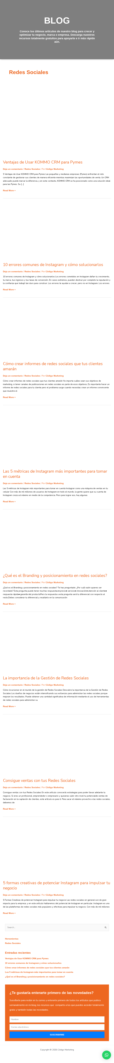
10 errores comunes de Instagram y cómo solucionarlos (53, 264)
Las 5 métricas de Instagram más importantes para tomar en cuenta (55, 473)
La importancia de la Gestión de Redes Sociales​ (46, 678)
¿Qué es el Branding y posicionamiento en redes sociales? (55, 575)
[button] (106, 1055)
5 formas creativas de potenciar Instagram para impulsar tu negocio (56, 885)
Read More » (9, 190)
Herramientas (11, 939)
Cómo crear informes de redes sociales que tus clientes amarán (53, 366)
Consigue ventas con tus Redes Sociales (39, 780)
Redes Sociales (32, 169)
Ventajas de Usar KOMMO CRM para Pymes (43, 162)
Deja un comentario (13, 169)
